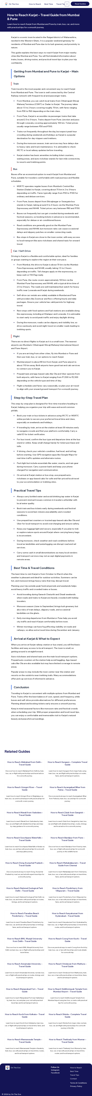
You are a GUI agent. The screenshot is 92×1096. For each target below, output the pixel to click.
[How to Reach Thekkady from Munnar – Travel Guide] (67, 1047)
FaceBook (55, 1073)
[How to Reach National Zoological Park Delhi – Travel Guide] (25, 895)
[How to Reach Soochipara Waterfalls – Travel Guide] (25, 845)
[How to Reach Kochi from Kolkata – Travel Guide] (25, 1021)
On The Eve (14, 4)
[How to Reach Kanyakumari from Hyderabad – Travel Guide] (67, 920)
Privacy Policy (76, 1086)
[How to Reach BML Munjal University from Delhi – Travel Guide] (25, 946)
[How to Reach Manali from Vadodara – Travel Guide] (25, 819)
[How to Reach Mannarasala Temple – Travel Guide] (25, 1047)
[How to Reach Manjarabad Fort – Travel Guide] (25, 996)
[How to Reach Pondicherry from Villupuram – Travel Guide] (67, 895)
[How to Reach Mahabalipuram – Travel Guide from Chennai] (67, 870)
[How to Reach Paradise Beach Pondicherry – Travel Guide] (25, 920)
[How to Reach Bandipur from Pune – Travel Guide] (67, 845)
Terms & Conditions (78, 1083)
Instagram (55, 1070)
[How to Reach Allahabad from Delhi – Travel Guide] (25, 769)
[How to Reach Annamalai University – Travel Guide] (25, 971)
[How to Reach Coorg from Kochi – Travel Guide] (67, 946)
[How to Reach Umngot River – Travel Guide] (25, 794)
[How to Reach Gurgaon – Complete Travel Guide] (67, 769)
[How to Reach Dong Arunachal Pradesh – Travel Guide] (25, 870)
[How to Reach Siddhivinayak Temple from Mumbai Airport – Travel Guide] (67, 996)
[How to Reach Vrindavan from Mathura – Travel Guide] (67, 971)
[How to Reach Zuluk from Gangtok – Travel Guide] (67, 819)
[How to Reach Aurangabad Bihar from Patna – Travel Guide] (67, 794)
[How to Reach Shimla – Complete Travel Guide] (67, 1021)
